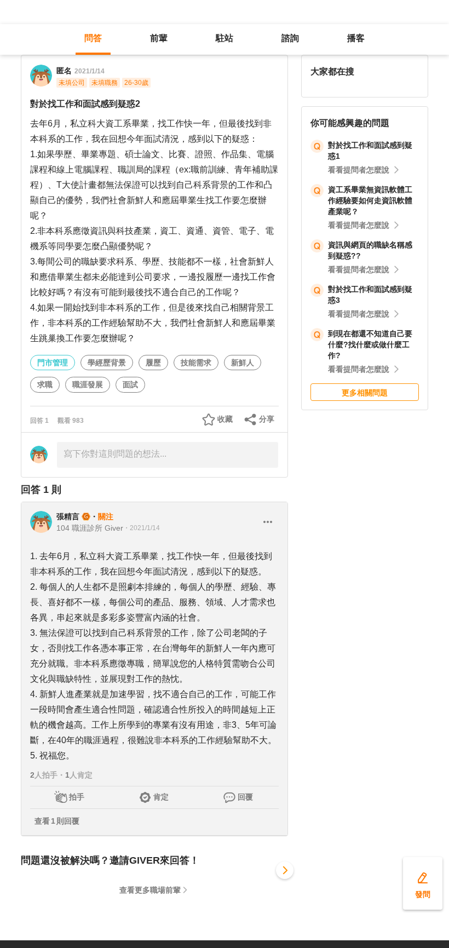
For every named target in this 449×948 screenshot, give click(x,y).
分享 (266, 419)
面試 (130, 384)
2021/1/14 (89, 71)
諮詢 (290, 38)
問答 (93, 38)
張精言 (67, 516)
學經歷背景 (107, 362)
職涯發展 (87, 384)
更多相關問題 (365, 392)
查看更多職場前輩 (150, 890)
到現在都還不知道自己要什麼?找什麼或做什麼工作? (370, 344)
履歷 (153, 362)
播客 (356, 38)
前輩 (159, 38)
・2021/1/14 (141, 528)
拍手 (76, 796)
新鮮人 (242, 362)
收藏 (225, 419)
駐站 (224, 38)
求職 (45, 384)
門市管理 (52, 362)
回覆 (245, 796)
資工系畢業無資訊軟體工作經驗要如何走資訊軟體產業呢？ (370, 200)
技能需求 (196, 362)
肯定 (161, 796)
